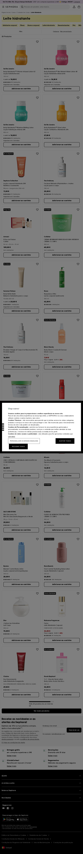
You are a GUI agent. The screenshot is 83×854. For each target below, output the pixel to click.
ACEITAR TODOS (65, 441)
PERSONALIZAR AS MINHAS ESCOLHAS (24, 441)
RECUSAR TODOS (18, 446)
